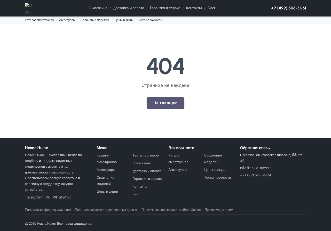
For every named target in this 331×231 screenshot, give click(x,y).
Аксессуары (67, 20)
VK (48, 197)
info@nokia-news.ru (256, 168)
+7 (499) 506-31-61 (288, 8)
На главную (165, 103)
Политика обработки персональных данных (106, 210)
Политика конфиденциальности (48, 210)
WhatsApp (62, 197)
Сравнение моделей (95, 20)
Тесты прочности (150, 20)
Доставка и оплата (128, 8)
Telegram (34, 197)
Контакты (194, 8)
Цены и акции (124, 20)
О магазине (97, 8)
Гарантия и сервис (165, 8)
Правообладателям (219, 210)
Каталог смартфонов (39, 20)
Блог (211, 8)
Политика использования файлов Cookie (171, 210)
